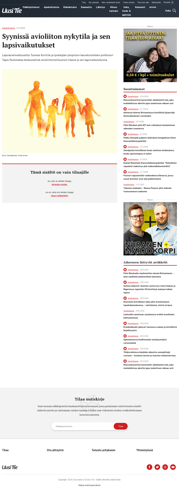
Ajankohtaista (51, 7)
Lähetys (100, 7)
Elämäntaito (70, 7)
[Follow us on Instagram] (165, 466)
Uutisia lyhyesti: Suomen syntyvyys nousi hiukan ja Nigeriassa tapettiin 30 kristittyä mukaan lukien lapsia (149, 289)
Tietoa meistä (128, 2)
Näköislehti (156, 2)
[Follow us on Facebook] (149, 466)
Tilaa (84, 2)
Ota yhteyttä (94, 2)
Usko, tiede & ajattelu (126, 10)
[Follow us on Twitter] (157, 466)
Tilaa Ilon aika (143, 2)
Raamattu (86, 7)
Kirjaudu (167, 2)
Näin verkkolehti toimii (111, 2)
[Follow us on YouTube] (173, 466)
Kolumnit (140, 7)
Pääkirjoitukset (31, 7)
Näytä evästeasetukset (89, 485)
